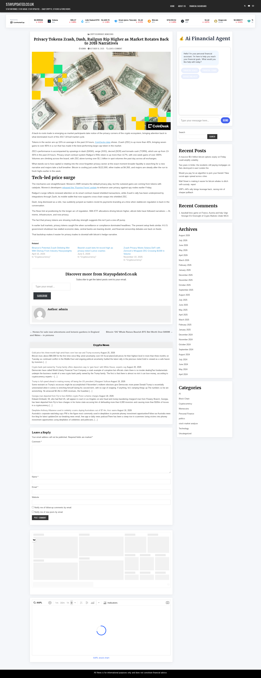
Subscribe (42, 296)
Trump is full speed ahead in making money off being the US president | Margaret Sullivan (71, 381)
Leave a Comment (115, 48)
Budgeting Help (190, 76)
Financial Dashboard (197, 6)
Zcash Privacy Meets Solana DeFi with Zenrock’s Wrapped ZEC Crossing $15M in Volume (144, 251)
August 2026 (184, 235)
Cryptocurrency (97, 34)
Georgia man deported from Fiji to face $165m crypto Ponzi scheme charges (65, 396)
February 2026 (185, 265)
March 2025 (184, 320)
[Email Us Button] (253, 6)
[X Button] (245, 6)
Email (35, 487)
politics (182, 418)
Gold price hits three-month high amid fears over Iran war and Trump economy (66, 353)
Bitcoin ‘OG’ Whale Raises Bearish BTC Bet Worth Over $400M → (139, 332)
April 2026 (183, 255)
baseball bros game (189, 213)
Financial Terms (209, 70)
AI (180, 394)
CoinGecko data (102, 142)
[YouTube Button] (249, 6)
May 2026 (183, 250)
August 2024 (184, 354)
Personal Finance (186, 414)
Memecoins (109, 34)
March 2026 (184, 260)
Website (35, 497)
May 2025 (183, 310)
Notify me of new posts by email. (48, 512)
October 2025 (185, 285)
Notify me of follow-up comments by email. (53, 507)
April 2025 (183, 315)
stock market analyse (188, 423)
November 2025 (186, 280)
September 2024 (186, 349)
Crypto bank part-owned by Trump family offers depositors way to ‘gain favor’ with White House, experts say (79, 367)
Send (225, 120)
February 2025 (185, 325)
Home (172, 6)
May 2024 (183, 369)
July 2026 (183, 240)
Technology (184, 428)
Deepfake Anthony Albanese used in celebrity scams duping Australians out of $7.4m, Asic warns (74, 410)
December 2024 (186, 335)
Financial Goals (190, 70)
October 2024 (185, 344)
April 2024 (183, 374)
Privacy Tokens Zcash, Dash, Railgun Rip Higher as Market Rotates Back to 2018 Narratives (101, 41)
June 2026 (183, 245)
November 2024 (186, 339)
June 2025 (183, 305)
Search (182, 132)
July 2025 (183, 300)
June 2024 (183, 364)
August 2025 (184, 295)
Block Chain (184, 399)
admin (83, 48)
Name (35, 477)
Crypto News (101, 345)
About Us (182, 6)
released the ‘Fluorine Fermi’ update (79, 187)
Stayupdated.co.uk (20, 4)
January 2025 (185, 330)
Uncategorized (185, 433)
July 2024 (183, 359)
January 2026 (185, 270)
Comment (37, 442)
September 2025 (186, 290)
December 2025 (186, 275)
